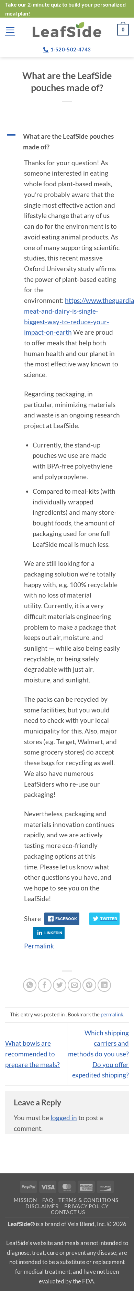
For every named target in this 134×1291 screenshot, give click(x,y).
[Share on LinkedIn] (104, 985)
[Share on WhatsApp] (30, 985)
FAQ (47, 1200)
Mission (25, 1200)
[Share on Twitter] (60, 985)
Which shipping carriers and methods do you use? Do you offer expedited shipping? (98, 1054)
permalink (112, 1014)
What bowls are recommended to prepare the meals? (32, 1053)
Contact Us (68, 1212)
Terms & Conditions (88, 1200)
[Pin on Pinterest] (89, 985)
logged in (64, 1118)
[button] (10, 29)
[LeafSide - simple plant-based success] (67, 29)
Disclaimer (42, 1206)
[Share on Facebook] (45, 985)
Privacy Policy (86, 1206)
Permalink (39, 946)
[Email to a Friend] (74, 985)
